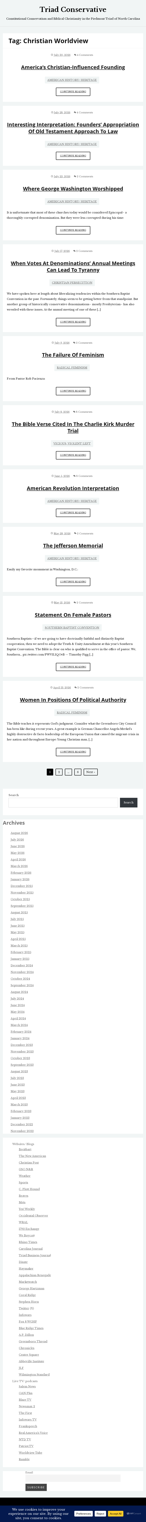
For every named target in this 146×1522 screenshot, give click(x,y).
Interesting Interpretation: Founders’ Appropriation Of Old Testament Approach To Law (73, 128)
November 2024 (22, 972)
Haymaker (26, 1268)
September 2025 (22, 906)
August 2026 (19, 833)
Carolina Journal (31, 1248)
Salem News (27, 1386)
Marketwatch (28, 1282)
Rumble (24, 1459)
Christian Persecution (72, 282)
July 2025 (17, 919)
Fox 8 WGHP (28, 1321)
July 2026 (17, 839)
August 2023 (19, 1071)
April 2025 (18, 939)
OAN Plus (26, 1393)
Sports (23, 1182)
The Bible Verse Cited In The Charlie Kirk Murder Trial (73, 427)
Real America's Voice (33, 1433)
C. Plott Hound (29, 1189)
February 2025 (21, 952)
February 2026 (21, 872)
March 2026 (19, 866)
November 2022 (22, 1131)
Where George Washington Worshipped (73, 188)
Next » (90, 772)
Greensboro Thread (33, 1341)
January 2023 (20, 1118)
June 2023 (18, 1084)
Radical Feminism (72, 367)
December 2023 (22, 1045)
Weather (25, 1176)
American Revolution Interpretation (73, 488)
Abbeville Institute (31, 1361)
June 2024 (18, 1005)
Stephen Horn (29, 1301)
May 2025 (17, 932)
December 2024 (22, 965)
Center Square (29, 1354)
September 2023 (22, 1065)
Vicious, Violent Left (72, 443)
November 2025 (22, 892)
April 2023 (18, 1098)
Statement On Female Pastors (73, 614)
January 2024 (20, 1038)
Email (29, 1472)
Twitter (24, 1308)
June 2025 (18, 925)
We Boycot (26, 1235)
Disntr (23, 1262)
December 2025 (22, 886)
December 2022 (22, 1124)
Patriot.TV (26, 1446)
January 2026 (20, 879)
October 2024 (20, 978)
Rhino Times (28, 1242)
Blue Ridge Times (31, 1328)
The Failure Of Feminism (73, 354)
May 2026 (18, 853)
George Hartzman (31, 1288)
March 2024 (19, 1025)
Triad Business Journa (34, 1255)
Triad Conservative (73, 10)
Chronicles (26, 1348)
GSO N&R (26, 1169)
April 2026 (18, 859)
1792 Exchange (29, 1229)
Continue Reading (75, 93)
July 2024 (17, 998)
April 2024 (18, 1018)
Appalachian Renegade (35, 1275)
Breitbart (25, 1149)
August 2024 (19, 992)
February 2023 (21, 1111)
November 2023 (22, 1051)
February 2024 (21, 1031)
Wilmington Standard (34, 1374)
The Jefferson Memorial (73, 545)
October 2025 (20, 899)
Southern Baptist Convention (72, 627)
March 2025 (19, 945)
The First (25, 1413)
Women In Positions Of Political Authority (73, 699)
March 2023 (19, 1104)
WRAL (23, 1222)
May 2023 (18, 1091)
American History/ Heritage (72, 80)
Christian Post (29, 1162)
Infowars (25, 1315)
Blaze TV (25, 1399)
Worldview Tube (30, 1452)
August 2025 (19, 912)
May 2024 (18, 1012)
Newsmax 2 (27, 1406)
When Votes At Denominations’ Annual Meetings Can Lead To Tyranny (73, 266)
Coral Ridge (27, 1295)
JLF (21, 1368)
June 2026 (18, 846)
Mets (22, 1202)
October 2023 (20, 1058)
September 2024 (22, 985)
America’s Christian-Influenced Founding (73, 67)
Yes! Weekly (27, 1209)
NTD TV (25, 1439)
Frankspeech (28, 1426)
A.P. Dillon (26, 1335)
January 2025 (20, 959)
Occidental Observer (33, 1215)
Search (14, 795)
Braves (23, 1195)
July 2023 (17, 1078)
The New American (32, 1156)
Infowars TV (28, 1419)
